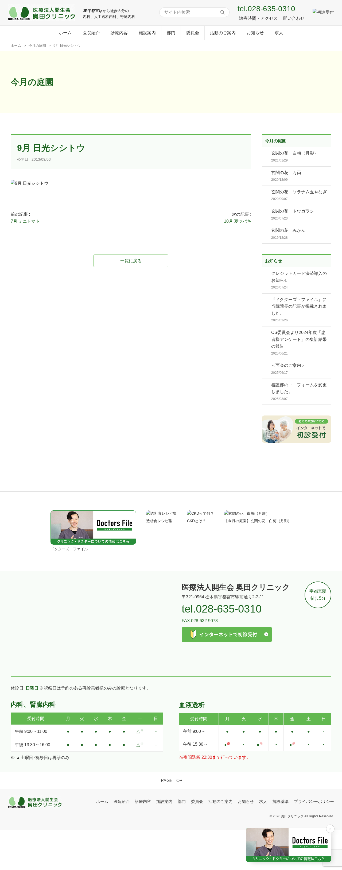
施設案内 (147, 32)
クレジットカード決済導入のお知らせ (299, 280)
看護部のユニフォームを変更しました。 (299, 392)
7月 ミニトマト (25, 221)
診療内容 (119, 32)
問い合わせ (294, 18)
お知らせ (255, 32)
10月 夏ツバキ (237, 221)
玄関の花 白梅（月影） (294, 156)
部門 (171, 32)
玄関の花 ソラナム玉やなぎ (299, 195)
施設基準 (281, 801)
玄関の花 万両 (286, 176)
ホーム (65, 32)
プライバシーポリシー (314, 801)
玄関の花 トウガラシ (292, 214)
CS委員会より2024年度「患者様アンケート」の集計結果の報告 (299, 342)
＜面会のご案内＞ (288, 369)
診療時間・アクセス (258, 18)
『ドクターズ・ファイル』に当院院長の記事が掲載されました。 (299, 309)
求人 (279, 32)
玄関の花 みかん (288, 234)
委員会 (192, 32)
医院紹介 (91, 32)
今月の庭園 (37, 46)
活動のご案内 (223, 32)
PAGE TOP (171, 780)
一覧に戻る (131, 261)
